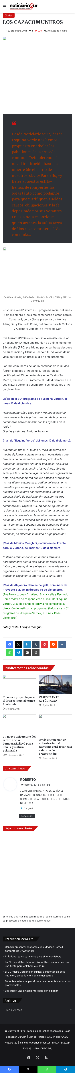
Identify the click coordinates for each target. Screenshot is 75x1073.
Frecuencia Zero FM (19, 939)
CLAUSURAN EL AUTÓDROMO (49, 699)
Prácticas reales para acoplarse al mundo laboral (33, 956)
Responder (27, 816)
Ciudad (9, 15)
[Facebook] (9, 644)
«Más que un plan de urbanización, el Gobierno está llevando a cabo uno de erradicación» (55, 747)
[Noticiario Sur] (23, 6)
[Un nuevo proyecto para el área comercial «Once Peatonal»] (19, 684)
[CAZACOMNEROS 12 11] (37, 270)
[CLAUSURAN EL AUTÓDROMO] (55, 684)
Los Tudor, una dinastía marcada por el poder (31, 990)
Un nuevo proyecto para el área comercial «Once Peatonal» (19, 701)
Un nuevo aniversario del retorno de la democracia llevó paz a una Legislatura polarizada (19, 743)
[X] (18, 644)
